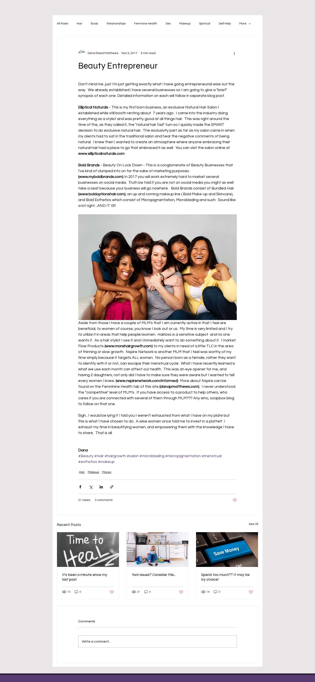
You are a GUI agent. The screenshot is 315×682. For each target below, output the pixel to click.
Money (106, 472)
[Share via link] (112, 487)
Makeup (184, 23)
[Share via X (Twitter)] (91, 487)
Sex (168, 23)
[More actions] (234, 53)
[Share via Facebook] (80, 487)
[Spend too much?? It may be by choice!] (227, 549)
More (242, 23)
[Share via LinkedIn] (101, 487)
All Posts (62, 23)
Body (94, 23)
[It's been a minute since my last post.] (88, 549)
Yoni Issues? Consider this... (154, 574)
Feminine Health (145, 23)
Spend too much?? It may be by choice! (225, 577)
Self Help (225, 23)
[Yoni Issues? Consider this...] (158, 549)
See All (253, 524)
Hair (79, 23)
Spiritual (204, 23)
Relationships (116, 23)
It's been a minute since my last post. (84, 577)
